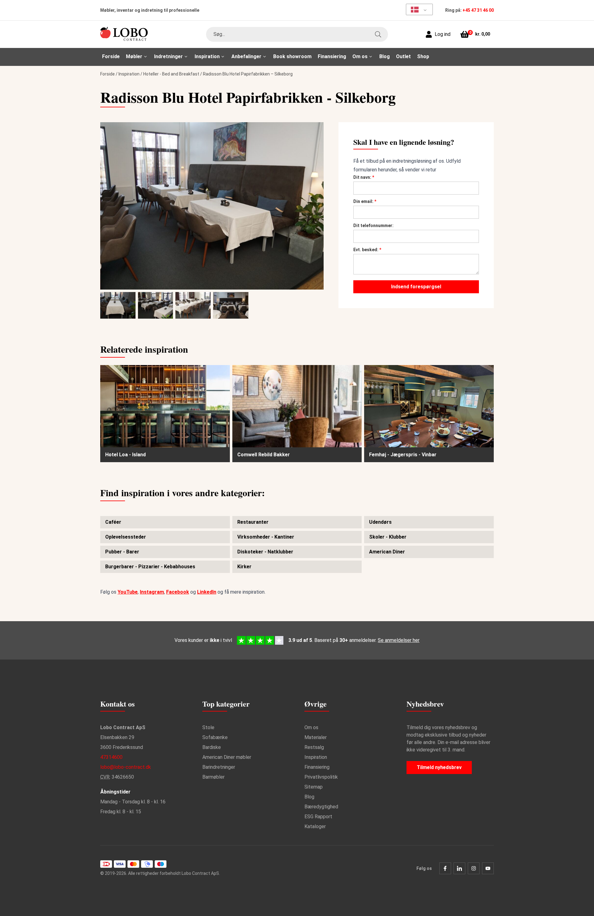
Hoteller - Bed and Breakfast (171, 73)
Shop (423, 56)
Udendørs (380, 522)
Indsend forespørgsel (416, 287)
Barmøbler (213, 777)
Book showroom (292, 56)
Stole (208, 727)
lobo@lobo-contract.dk (125, 767)
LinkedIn (206, 592)
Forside (111, 56)
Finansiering (332, 56)
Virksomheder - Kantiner (265, 537)
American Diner (387, 552)
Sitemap (313, 787)
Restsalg (314, 747)
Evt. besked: (367, 249)
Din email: (364, 201)
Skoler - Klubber (388, 537)
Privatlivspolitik (321, 777)
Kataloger (315, 826)
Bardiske (211, 747)
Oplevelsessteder (125, 537)
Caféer (113, 522)
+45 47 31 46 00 (478, 10)
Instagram (152, 592)
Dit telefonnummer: (373, 225)
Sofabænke (215, 737)
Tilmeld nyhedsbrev (439, 767)
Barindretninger (218, 767)
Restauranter (253, 522)
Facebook (177, 592)
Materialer (315, 737)
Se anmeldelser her (399, 640)
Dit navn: (363, 177)
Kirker (244, 567)
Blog (384, 56)
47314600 (111, 757)
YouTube (128, 592)
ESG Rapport (318, 816)
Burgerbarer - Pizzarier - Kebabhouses (150, 567)
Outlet (403, 56)
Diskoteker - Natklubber (265, 552)
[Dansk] (417, 9)
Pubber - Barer (122, 552)
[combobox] (297, 34)
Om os (311, 727)
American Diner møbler (226, 757)
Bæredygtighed (321, 807)
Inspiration (129, 73)
